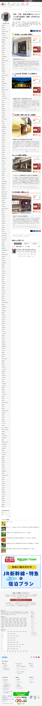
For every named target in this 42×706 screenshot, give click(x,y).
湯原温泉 (3, 431)
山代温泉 (3, 285)
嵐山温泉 (3, 373)
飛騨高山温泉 (4, 346)
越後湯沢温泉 (4, 262)
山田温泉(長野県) (4, 250)
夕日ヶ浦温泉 (4, 383)
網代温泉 (3, 304)
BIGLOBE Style (19, 686)
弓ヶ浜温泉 (3, 333)
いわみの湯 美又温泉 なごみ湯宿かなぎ (25, 74)
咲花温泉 (3, 264)
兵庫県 (17, 644)
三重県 (17, 642)
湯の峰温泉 (3, 412)
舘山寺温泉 (3, 323)
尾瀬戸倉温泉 (4, 158)
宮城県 (17, 631)
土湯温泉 (3, 123)
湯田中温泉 (3, 248)
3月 (24, 254)
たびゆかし (33, 631)
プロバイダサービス (7, 683)
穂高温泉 (3, 246)
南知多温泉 (3, 354)
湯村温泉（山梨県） (5, 208)
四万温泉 (3, 154)
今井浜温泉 (3, 314)
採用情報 (18, 685)
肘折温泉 (3, 106)
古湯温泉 (3, 462)
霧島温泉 (3, 506)
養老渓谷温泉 (4, 183)
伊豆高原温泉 (4, 306)
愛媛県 (14, 648)
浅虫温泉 (3, 50)
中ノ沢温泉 (3, 125)
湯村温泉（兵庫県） (5, 402)
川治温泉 (3, 137)
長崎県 (13, 651)
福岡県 (7, 651)
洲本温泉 (3, 400)
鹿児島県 (24, 651)
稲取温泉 (3, 312)
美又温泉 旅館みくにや (22, 192)
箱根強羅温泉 (4, 196)
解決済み (35, 243)
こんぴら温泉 (4, 446)
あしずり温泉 (4, 452)
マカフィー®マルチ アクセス (8, 691)
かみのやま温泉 (4, 98)
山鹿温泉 (3, 487)
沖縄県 (27, 651)
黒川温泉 (3, 469)
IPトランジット (6, 689)
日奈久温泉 (3, 483)
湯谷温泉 (3, 356)
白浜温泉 (3, 406)
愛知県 (14, 642)
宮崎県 (21, 651)
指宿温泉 (3, 504)
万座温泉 (3, 152)
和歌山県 (23, 644)
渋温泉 (3, 225)
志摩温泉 (3, 360)
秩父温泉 (3, 173)
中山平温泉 (3, 73)
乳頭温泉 (3, 77)
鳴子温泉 (3, 64)
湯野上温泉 (3, 129)
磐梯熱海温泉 (4, 127)
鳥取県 (8, 646)
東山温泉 (3, 112)
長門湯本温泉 (4, 437)
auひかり (5, 666)
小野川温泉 (3, 96)
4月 (26, 254)
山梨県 (8, 637)
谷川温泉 (3, 164)
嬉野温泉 (3, 458)
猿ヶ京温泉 (3, 162)
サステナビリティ (20, 682)
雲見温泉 (3, 325)
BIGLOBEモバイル (6, 668)
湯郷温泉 (3, 433)
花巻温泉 (3, 62)
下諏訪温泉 (3, 227)
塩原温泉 (3, 135)
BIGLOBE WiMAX (6, 669)
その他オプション (20, 673)
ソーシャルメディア (20, 688)
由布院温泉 (21, 626)
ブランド (18, 680)
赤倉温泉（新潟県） (5, 254)
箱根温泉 (3, 185)
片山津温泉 (3, 283)
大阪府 (14, 644)
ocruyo (32, 620)
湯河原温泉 (3, 187)
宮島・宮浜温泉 (4, 435)
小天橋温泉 (3, 377)
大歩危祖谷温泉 (4, 444)
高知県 (17, 648)
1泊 (32, 256)
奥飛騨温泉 (3, 344)
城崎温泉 (3, 387)
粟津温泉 (3, 281)
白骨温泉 (3, 212)
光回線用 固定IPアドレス (8, 685)
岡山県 (14, 646)
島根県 (11, 646)
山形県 (23, 631)
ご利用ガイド (33, 614)
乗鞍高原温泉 (4, 235)
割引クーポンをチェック (37, 54)
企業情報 (17, 677)
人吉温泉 (3, 481)
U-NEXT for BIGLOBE (20, 671)
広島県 (17, 646)
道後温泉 (3, 450)
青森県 (11, 631)
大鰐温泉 (3, 52)
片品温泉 (3, 160)
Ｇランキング (33, 618)
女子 (2, 514)
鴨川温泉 (3, 175)
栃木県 (8, 633)
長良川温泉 (3, 348)
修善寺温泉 (3, 300)
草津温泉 (3, 148)
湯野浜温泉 (3, 110)
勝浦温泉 (3, 408)
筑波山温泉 (3, 171)
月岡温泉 (3, 252)
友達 (2, 512)
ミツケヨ (32, 630)
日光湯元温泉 (4, 133)
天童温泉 (3, 102)
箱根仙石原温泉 (4, 198)
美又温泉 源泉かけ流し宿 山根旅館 (24, 114)
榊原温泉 (3, 362)
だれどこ (32, 619)
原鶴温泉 (3, 456)
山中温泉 (3, 279)
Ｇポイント (33, 617)
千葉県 (11, 635)
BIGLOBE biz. (6, 679)
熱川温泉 (3, 335)
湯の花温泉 (3, 385)
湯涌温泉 (3, 287)
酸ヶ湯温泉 (3, 48)
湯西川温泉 (3, 146)
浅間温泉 (3, 214)
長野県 (11, 637)
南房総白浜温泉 (4, 181)
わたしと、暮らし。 (34, 623)
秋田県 (20, 631)
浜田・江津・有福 (20, 254)
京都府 (11, 644)
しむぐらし (32, 666)
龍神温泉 (3, 414)
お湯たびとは (33, 613)
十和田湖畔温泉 (4, 56)
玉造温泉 (3, 425)
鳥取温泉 (3, 421)
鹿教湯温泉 (3, 221)
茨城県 (14, 633)
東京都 (14, 635)
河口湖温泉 (3, 202)
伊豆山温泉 (3, 308)
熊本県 (15, 651)
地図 (35, 45)
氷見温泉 (3, 275)
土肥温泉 (3, 329)
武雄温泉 (3, 460)
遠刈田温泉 (3, 71)
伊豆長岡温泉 (4, 310)
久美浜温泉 (3, 375)
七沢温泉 (3, 189)
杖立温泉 (3, 479)
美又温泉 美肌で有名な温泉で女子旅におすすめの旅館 (28, 68)
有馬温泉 (25, 622)
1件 (38, 158)
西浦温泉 (3, 352)
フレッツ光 (5, 682)
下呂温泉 (3, 337)
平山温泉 (3, 485)
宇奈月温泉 (3, 273)
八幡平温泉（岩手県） (5, 60)
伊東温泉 (3, 298)
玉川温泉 (3, 79)
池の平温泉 (3, 256)
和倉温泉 (3, 277)
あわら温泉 (3, 622)
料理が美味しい (29, 256)
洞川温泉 (3, 404)
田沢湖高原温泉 (4, 83)
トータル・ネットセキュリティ (21, 670)
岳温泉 (3, 121)
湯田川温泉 (3, 108)
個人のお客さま (5, 661)
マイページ (32, 679)
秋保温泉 (2, 619)
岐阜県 (11, 642)
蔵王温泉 (3, 85)
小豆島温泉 (3, 448)
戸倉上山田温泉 (4, 233)
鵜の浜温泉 (3, 260)
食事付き (24, 256)
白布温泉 (3, 100)
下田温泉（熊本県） (5, 475)
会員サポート (32, 682)
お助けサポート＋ (20, 665)
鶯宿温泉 (3, 58)
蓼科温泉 (3, 229)
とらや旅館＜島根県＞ (21, 155)
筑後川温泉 (3, 454)
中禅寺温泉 (3, 139)
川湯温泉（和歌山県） (5, 410)
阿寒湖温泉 (3, 33)
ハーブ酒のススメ (34, 635)
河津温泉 (3, 321)
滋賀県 (8, 644)
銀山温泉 (3, 87)
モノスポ (32, 626)
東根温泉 (3, 104)
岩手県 (14, 631)
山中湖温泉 (3, 206)
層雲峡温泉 (3, 39)
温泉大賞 (31, 665)
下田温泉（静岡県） (5, 302)
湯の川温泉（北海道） (5, 31)
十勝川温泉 (3, 29)
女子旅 (35, 254)
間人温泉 (3, 379)
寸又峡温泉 (3, 327)
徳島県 (8, 648)
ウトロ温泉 (3, 35)
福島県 (26, 631)
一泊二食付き (20, 256)
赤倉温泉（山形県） (5, 89)
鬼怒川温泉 (3, 131)
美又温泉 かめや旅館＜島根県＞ (23, 34)
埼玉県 (8, 635)
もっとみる (8, 516)
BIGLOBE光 (5, 665)
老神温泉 (3, 156)
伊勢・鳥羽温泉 (4, 358)
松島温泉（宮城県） (5, 75)
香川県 (11, 648)
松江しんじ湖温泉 (4, 427)
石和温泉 (3, 200)
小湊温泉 (3, 177)
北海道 (8, 631)
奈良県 (20, 644)
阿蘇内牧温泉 (4, 471)
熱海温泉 (3, 296)
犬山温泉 (3, 350)
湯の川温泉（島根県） (5, 429)
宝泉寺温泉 (3, 500)
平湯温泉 (3, 339)
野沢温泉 (3, 210)
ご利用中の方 (31, 677)
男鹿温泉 (3, 81)
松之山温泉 (3, 271)
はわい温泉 (3, 423)
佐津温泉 (3, 398)
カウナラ (32, 629)
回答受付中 (26, 243)
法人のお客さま (5, 677)
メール (31, 680)
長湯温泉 (3, 498)
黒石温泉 (3, 54)
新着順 (17, 246)
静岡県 (8, 642)
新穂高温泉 (18, 622)
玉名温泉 (3, 477)
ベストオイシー (33, 625)
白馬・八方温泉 (4, 237)
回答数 (20, 246)
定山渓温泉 (3, 25)
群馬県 (11, 633)
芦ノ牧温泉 (3, 114)
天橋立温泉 (3, 371)
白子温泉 (3, 179)
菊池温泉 (3, 473)
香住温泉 (3, 396)
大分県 (18, 651)
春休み (32, 254)
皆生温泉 (3, 419)
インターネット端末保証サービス (21, 667)
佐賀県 (10, 651)
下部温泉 (3, 204)
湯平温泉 (3, 502)
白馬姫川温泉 (4, 239)
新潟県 (14, 637)
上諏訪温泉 (3, 223)
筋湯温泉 (3, 496)
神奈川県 (17, 635)
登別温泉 (3, 27)
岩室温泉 (3, 258)
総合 (28, 246)
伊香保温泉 (3, 150)
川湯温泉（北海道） (5, 37)
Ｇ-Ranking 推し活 (34, 632)
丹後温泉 (3, 381)
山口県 (20, 646)
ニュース (18, 683)
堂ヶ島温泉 (3, 331)
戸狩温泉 (3, 231)
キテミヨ (32, 624)
